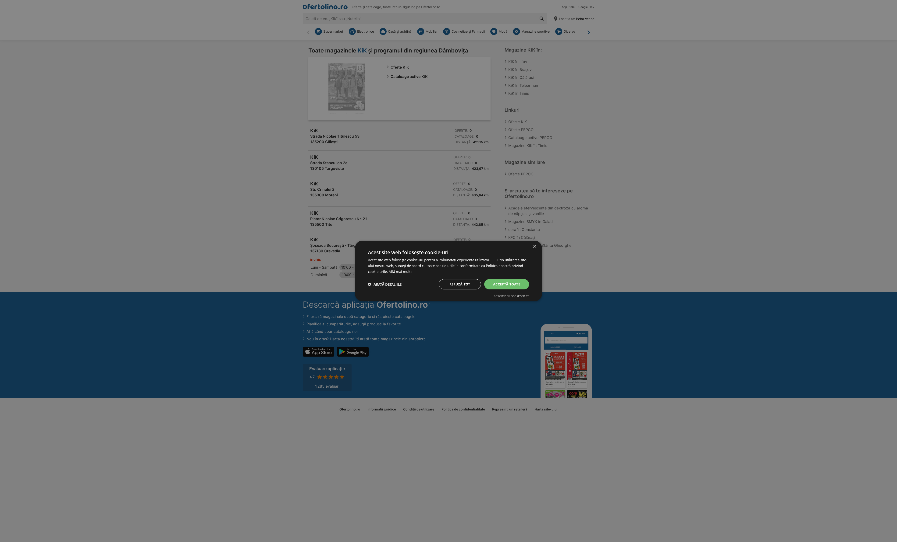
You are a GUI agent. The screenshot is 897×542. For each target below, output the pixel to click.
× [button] (534, 246)
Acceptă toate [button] (506, 284)
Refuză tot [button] (459, 284)
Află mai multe (400, 271)
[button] (385, 284)
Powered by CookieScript (511, 296)
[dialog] (448, 271)
